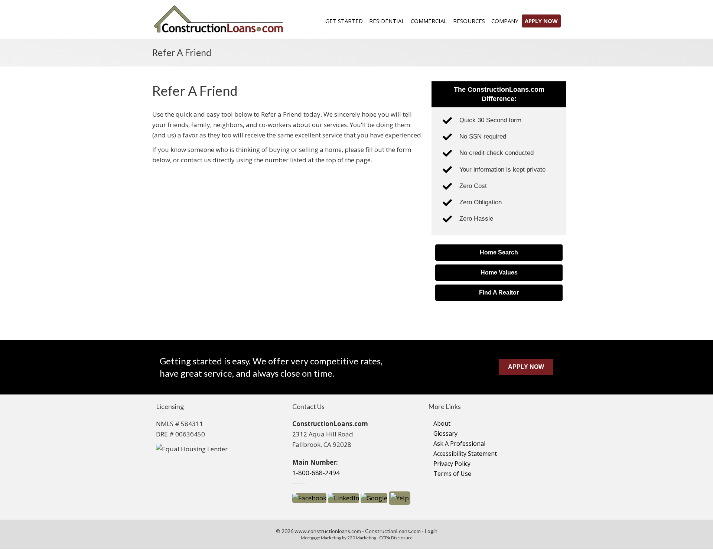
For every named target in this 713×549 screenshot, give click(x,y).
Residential (386, 21)
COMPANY (504, 21)
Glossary (445, 433)
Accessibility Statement (465, 453)
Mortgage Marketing (321, 537)
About (441, 423)
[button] (499, 252)
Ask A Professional (459, 443)
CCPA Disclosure (396, 537)
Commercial (429, 21)
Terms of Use (452, 474)
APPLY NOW (541, 21)
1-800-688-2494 (316, 472)
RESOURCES (469, 21)
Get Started (344, 21)
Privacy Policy (452, 463)
